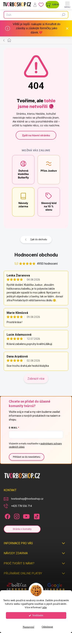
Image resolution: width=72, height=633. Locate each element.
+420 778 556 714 (21, 505)
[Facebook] (7, 516)
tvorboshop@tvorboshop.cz (27, 498)
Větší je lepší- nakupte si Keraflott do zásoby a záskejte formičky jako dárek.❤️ (36, 28)
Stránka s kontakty (22, 529)
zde (44, 607)
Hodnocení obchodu (36, 255)
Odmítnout (47, 626)
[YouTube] (26, 516)
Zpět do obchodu (38, 239)
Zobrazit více (36, 378)
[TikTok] (36, 516)
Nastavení (28, 626)
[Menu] (67, 4)
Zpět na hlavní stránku (36, 135)
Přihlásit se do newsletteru (26, 457)
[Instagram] (16, 516)
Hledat (63, 14)
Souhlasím (37, 615)
